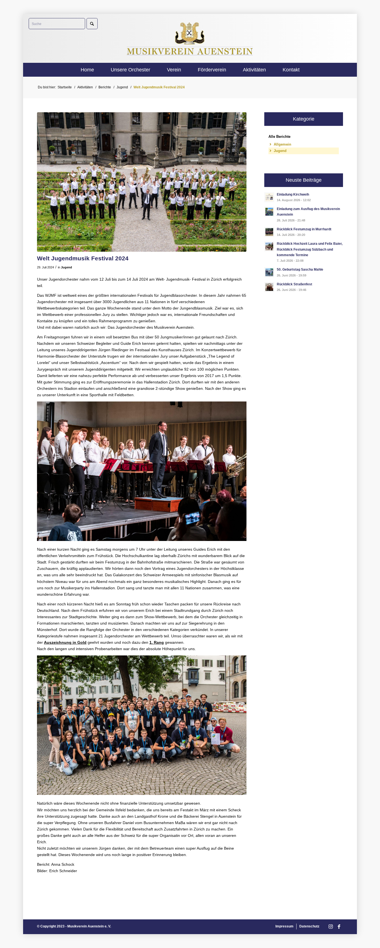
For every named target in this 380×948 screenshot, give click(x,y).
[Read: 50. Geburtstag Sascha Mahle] (269, 272)
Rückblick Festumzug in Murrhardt (304, 229)
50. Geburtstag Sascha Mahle (300, 269)
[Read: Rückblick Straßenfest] (269, 287)
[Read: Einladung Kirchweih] (269, 197)
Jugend (66, 267)
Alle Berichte (279, 136)
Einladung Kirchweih (293, 194)
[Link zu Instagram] (330, 927)
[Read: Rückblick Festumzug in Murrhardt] (269, 232)
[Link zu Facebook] (339, 927)
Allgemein (282, 144)
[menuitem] (87, 70)
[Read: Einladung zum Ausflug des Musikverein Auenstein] (269, 212)
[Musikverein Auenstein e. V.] (190, 38)
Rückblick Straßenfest (294, 284)
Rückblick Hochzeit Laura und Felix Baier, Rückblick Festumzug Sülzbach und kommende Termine (309, 249)
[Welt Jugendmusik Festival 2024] (141, 182)
